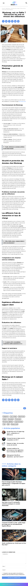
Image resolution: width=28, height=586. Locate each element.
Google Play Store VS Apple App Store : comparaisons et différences (15, 433)
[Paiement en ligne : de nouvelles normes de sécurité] (4, 444)
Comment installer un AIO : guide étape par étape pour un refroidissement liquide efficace (13, 524)
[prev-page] (3, 548)
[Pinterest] (9, 21)
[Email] (18, 21)
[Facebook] (3, 21)
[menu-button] (4, 3)
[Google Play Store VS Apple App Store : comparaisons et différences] (4, 432)
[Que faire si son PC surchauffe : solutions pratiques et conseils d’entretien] (14, 495)
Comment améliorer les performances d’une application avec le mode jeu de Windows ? (15, 450)
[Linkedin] (15, 21)
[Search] (24, 408)
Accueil (3, 8)
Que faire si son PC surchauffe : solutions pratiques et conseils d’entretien (11, 504)
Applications (7, 8)
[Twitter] (6, 21)
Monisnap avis (22, 101)
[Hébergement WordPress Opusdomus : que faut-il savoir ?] (4, 456)
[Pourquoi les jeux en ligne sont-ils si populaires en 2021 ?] (4, 439)
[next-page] (5, 548)
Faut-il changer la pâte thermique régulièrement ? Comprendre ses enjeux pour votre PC (13, 483)
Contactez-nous (23, 584)
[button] (26, 3)
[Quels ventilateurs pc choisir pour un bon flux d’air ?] (14, 536)
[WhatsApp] (12, 21)
